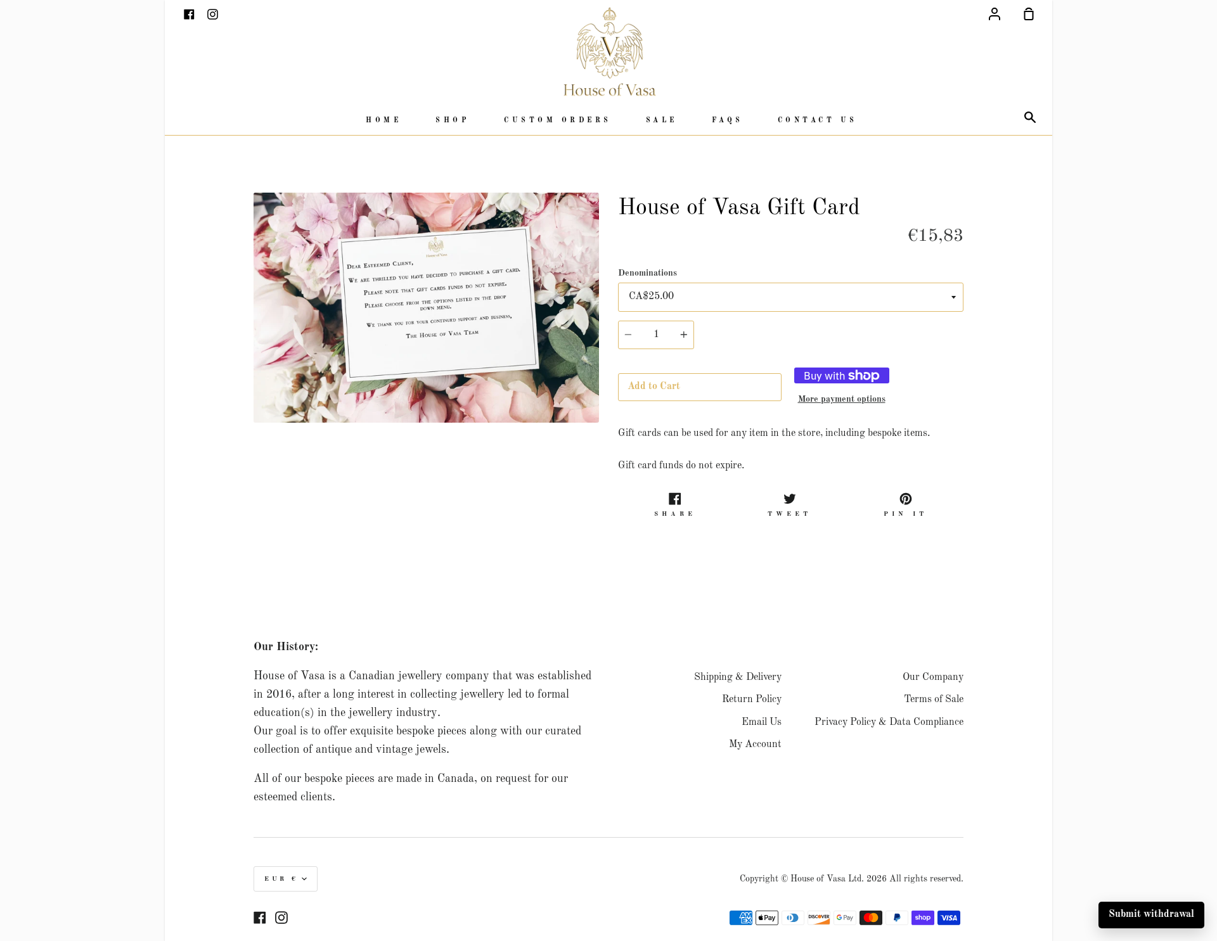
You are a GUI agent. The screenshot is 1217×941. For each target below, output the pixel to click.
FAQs (728, 120)
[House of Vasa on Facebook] (260, 917)
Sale (662, 120)
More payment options (841, 399)
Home (383, 120)
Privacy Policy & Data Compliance (889, 722)
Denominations (647, 273)
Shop (452, 120)
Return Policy (752, 700)
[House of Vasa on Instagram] (281, 917)
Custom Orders (558, 120)
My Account (755, 744)
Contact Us (818, 120)
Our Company (933, 677)
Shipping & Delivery (738, 677)
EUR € (281, 879)
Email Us (762, 722)
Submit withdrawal (1151, 914)
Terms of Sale (933, 700)
